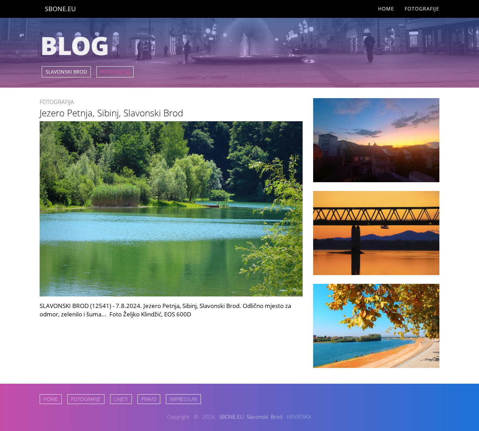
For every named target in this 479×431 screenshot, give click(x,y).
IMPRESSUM (183, 399)
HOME (50, 399)
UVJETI (121, 399)
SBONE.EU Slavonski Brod (250, 416)
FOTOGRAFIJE (86, 399)
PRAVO (148, 399)
